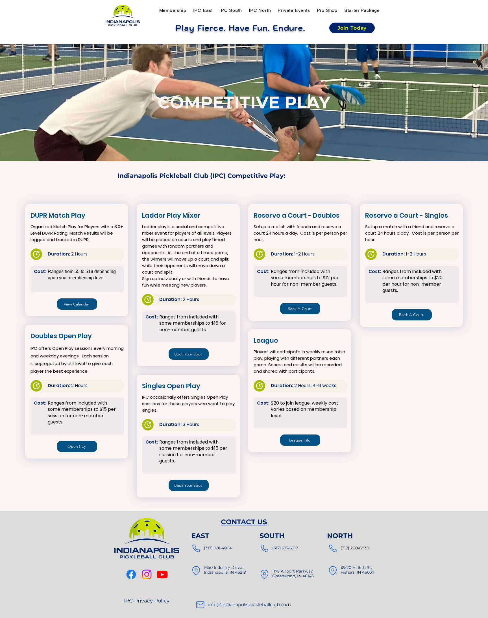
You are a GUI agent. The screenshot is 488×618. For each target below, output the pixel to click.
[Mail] (200, 604)
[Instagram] (146, 574)
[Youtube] (162, 574)
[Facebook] (131, 574)
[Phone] (196, 548)
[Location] (196, 570)
